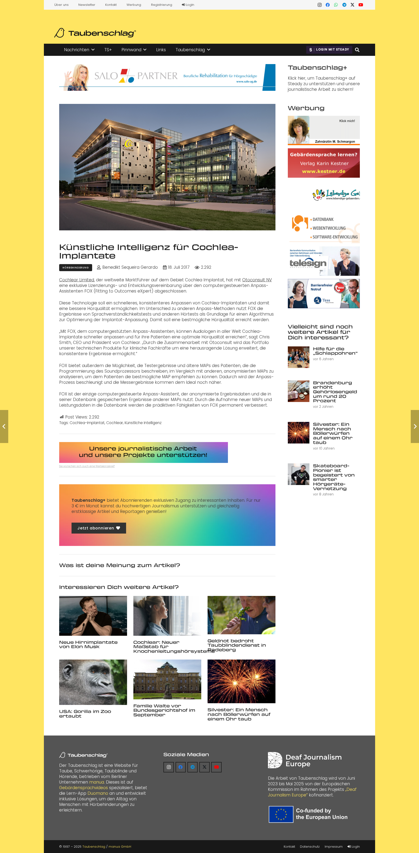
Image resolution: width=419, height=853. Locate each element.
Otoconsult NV (257, 280)
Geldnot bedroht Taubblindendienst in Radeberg (237, 645)
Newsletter (86, 4)
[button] (93, 49)
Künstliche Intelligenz (143, 422)
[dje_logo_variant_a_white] (304, 760)
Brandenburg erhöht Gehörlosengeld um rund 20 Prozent (335, 392)
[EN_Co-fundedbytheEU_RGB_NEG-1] (309, 814)
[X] (352, 5)
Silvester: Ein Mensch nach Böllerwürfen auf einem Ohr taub (239, 714)
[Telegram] (344, 5)
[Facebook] (328, 5)
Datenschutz (310, 846)
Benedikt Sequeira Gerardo (130, 267)
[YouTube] (361, 5)
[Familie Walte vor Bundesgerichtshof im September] (167, 679)
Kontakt (111, 4)
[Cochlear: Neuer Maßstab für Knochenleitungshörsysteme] (167, 616)
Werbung (134, 4)
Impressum (334, 846)
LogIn (189, 4)
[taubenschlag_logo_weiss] (83, 755)
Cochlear (114, 422)
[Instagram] (319, 5)
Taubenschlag (93, 846)
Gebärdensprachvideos (83, 788)
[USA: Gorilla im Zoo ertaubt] (93, 682)
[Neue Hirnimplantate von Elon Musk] (93, 616)
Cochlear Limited (76, 280)
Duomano (98, 793)
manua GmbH (120, 846)
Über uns (61, 4)
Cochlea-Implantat (87, 422)
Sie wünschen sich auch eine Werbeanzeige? (87, 466)
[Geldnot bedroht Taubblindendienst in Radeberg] (241, 615)
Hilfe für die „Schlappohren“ (335, 351)
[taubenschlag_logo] (95, 33)
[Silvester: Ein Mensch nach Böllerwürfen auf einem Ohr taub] (241, 681)
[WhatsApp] (336, 5)
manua (96, 782)
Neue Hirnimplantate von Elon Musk (88, 644)
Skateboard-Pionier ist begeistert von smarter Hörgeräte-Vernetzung (334, 477)
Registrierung (161, 4)
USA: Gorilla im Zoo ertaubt (85, 713)
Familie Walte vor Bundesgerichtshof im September (164, 710)
